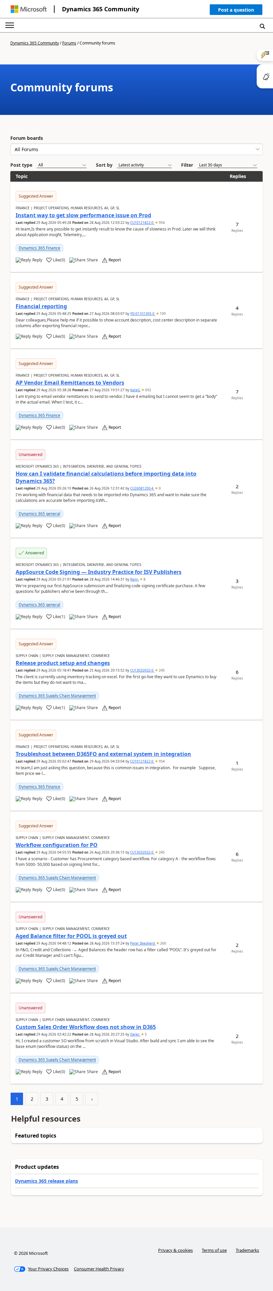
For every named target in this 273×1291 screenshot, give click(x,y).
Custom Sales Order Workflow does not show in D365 (86, 1027)
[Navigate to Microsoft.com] (29, 9)
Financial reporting (41, 306)
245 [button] (161, 670)
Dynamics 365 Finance (39, 248)
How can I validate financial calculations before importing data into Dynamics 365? (106, 477)
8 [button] (143, 579)
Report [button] (115, 260)
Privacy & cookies (175, 1250)
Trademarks (247, 1250)
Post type (21, 165)
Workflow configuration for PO (57, 845)
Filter (187, 165)
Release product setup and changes (63, 663)
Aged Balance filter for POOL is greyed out (71, 936)
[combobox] (136, 149)
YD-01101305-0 (142, 313)
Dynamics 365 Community (100, 9)
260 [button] (162, 943)
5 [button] (145, 1034)
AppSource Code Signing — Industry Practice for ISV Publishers (98, 572)
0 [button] (159, 488)
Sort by (104, 165)
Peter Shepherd (143, 943)
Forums (69, 43)
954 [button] (161, 222)
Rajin (134, 579)
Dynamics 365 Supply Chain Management (57, 695)
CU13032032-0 (142, 670)
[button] (236, 11)
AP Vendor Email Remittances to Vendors (70, 382)
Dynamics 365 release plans (46, 1181)
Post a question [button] (236, 10)
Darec (135, 1034)
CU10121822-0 (142, 222)
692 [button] (147, 390)
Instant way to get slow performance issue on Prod (83, 215)
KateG (135, 390)
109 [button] (162, 313)
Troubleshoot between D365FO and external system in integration (103, 754)
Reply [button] (37, 260)
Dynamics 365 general (39, 513)
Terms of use (214, 1250)
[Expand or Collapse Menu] (9, 25)
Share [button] (92, 260)
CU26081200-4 (142, 488)
